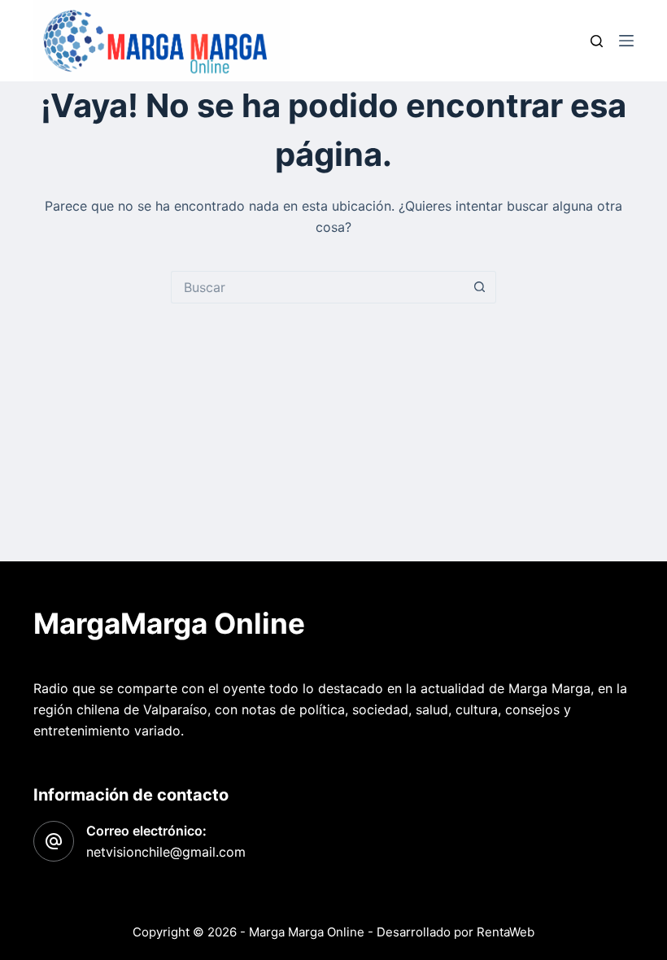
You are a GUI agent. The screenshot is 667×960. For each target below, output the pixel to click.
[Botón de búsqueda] (480, 287)
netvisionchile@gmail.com (166, 852)
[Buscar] (597, 41)
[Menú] (626, 40)
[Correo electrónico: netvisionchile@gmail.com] (53, 841)
